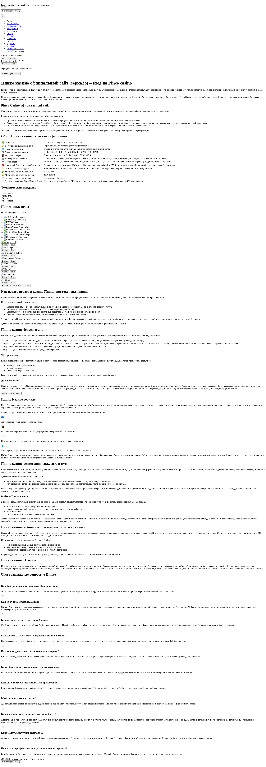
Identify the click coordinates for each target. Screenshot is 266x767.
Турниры (11, 43)
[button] (133, 764)
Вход (17, 11)
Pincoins (10, 36)
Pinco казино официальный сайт (15, 285)
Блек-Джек (12, 31)
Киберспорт (12, 28)
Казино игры (13, 23)
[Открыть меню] (2, 14)
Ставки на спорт (14, 26)
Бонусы (10, 46)
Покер (10, 33)
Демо (13, 245)
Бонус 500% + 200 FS (11, 393)
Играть (5, 245)
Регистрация (7, 11)
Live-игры (11, 38)
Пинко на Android (15, 48)
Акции (10, 21)
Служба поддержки (16, 51)
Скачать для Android (10, 74)
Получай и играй (9, 58)
